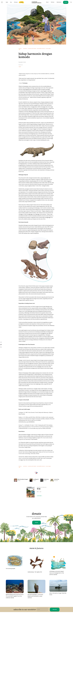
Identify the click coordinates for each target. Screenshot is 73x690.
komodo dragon (48, 48)
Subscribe (55, 609)
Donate (65, 2)
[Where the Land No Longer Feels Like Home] (58, 586)
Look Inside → (39, 495)
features (20, 48)
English (20, 66)
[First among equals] (15, 561)
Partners (52, 2)
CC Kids (21, 2)
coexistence (25, 48)
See (11, 2)
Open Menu (2, 2)
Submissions (59, 2)
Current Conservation (36, 2)
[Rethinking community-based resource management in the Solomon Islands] (58, 563)
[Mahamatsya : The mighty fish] (36, 563)
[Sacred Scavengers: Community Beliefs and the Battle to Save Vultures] (36, 587)
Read (7, 2)
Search (71, 2)
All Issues (16, 2)
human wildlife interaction (41, 48)
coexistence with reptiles (32, 48)
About (47, 2)
